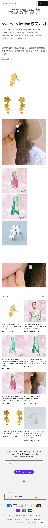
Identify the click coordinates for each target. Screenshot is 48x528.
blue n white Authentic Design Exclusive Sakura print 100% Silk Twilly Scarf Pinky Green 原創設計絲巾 (13, 362)
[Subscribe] (40, 463)
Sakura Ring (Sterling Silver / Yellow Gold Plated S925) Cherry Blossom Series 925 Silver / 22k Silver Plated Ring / (35, 434)
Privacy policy (27, 519)
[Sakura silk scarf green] (14, 219)
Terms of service (20, 523)
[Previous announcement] (4, 11)
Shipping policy (39, 515)
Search (43, 3)
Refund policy (38, 519)
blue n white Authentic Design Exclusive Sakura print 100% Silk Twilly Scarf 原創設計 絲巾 (13, 398)
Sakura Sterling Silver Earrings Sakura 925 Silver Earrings (12, 433)
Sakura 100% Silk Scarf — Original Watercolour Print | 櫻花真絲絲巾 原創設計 (35, 326)
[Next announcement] (43, 11)
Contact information (14, 519)
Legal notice (31, 523)
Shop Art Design (14, 515)
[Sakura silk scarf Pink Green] (14, 192)
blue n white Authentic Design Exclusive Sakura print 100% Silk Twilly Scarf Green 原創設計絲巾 (35, 361)
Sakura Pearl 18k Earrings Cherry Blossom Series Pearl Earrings (11, 326)
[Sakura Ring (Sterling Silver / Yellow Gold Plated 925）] (14, 92)
